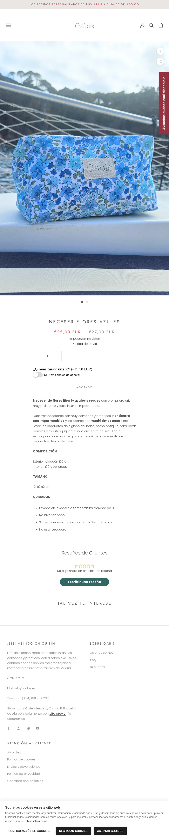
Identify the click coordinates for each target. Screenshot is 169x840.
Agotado (84, 387)
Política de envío (84, 343)
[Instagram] (18, 728)
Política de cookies (21, 759)
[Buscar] (151, 25)
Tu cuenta (97, 667)
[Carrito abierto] (161, 25)
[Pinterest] (28, 728)
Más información (37, 821)
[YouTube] (37, 728)
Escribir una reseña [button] (84, 581)
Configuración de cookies (29, 831)
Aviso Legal (15, 752)
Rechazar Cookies (73, 831)
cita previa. (57, 713)
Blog (93, 659)
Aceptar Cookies (110, 831)
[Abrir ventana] (8, 25)
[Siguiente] (95, 302)
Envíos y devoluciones (23, 766)
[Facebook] (8, 728)
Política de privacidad (23, 773)
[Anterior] (74, 302)
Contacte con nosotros (25, 781)
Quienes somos (102, 652)
